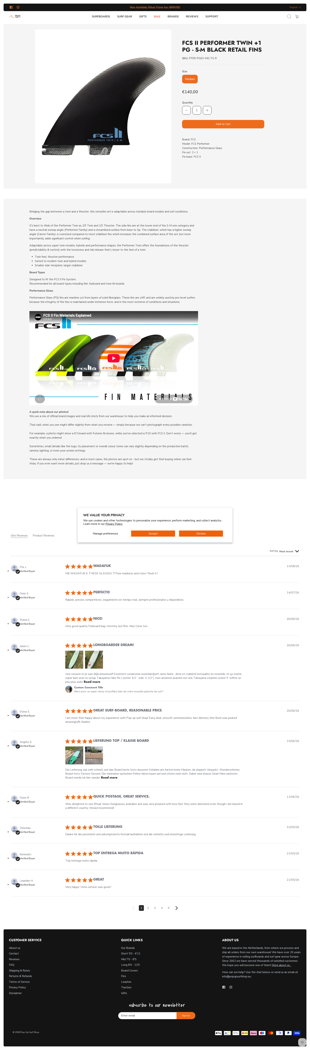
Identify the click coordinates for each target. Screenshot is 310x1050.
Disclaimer (15, 993)
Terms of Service (19, 982)
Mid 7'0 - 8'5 (128, 959)
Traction (126, 987)
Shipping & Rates (19, 970)
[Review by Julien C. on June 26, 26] (74, 660)
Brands (173, 16)
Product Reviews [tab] (43, 536)
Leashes (126, 982)
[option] (103, 106)
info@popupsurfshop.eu (236, 976)
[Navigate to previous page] (133, 909)
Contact (14, 953)
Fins (123, 976)
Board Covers (129, 970)
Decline (201, 533)
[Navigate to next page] (176, 909)
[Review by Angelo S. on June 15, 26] (74, 755)
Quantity (187, 102)
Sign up (186, 1015)
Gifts (143, 16)
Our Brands (128, 948)
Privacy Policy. (114, 524)
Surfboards (101, 16)
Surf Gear (124, 16)
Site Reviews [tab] (19, 536)
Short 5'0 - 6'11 (130, 953)
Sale (157, 16)
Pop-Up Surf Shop (30, 1032)
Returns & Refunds (20, 976)
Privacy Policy (17, 987)
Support (211, 16)
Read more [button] (92, 682)
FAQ (11, 965)
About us (14, 948)
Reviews (192, 16)
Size (184, 71)
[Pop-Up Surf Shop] (15, 16)
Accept (153, 533)
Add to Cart (223, 124)
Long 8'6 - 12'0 (130, 965)
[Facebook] (11, 7)
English (294, 7)
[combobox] (284, 551)
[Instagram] (18, 7)
